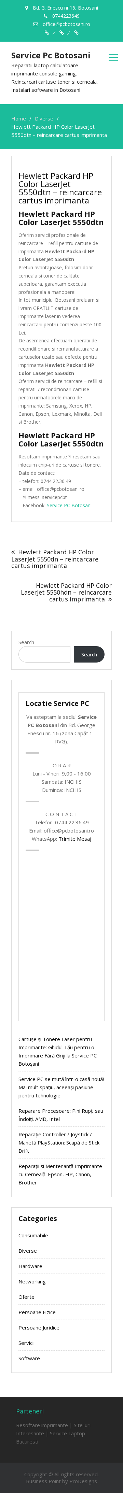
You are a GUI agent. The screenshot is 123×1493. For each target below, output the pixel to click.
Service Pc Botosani (51, 55)
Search (26, 642)
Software (29, 1358)
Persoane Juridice (38, 1327)
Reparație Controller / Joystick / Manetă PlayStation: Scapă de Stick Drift (58, 1142)
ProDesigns (83, 1481)
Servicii (26, 1342)
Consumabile (33, 1235)
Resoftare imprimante (42, 1425)
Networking (32, 1281)
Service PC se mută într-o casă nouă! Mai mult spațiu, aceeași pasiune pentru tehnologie (61, 1087)
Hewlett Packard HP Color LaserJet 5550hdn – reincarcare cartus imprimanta (66, 592)
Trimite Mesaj (74, 838)
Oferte (26, 1296)
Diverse (27, 1250)
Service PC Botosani (69, 505)
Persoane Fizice (37, 1312)
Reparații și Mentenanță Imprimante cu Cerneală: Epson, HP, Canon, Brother (60, 1174)
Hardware (30, 1266)
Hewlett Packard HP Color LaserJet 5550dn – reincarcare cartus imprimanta (54, 559)
